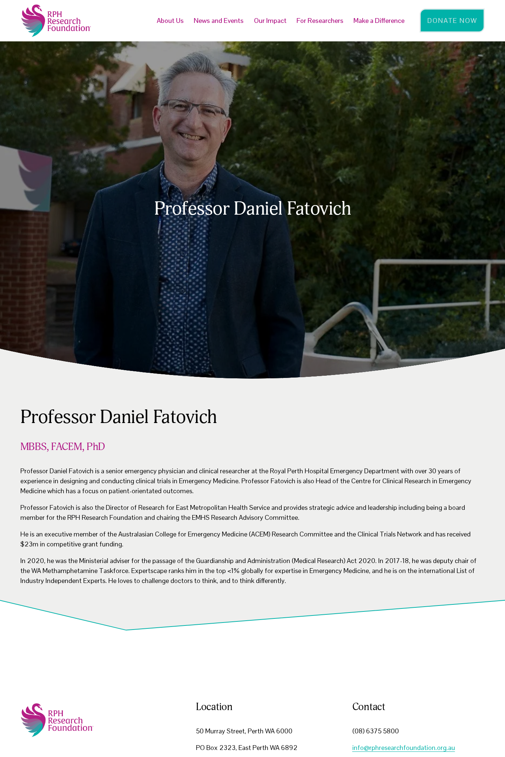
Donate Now (452, 20)
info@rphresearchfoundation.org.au (403, 747)
